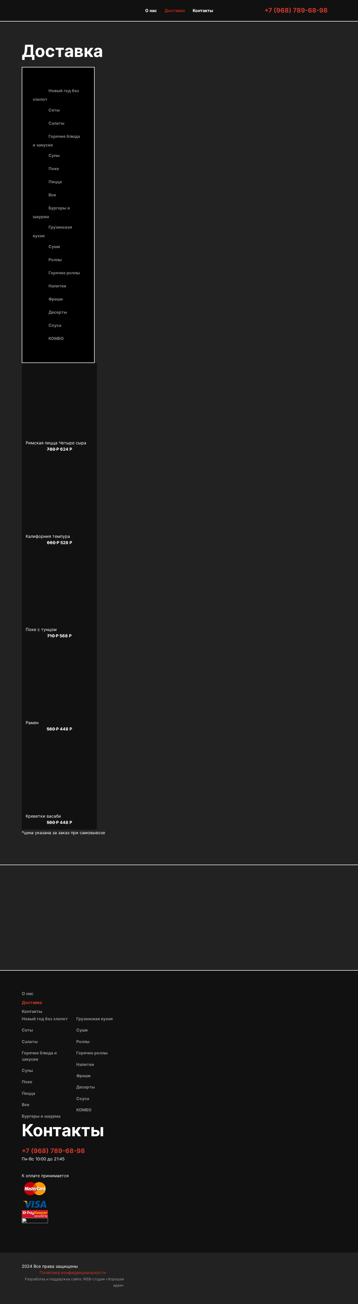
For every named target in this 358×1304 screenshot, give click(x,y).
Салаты (56, 123)
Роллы (55, 259)
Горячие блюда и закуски (56, 141)
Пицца (55, 181)
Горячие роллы (64, 272)
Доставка (175, 10)
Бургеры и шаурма (51, 212)
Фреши (55, 299)
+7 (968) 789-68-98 (296, 10)
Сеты (54, 110)
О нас (151, 10)
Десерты (57, 312)
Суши (54, 246)
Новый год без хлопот (56, 95)
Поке (53, 168)
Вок (52, 194)
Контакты (203, 10)
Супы (54, 155)
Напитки (57, 285)
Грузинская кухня (52, 232)
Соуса (54, 325)
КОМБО (56, 338)
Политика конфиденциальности (73, 1272)
